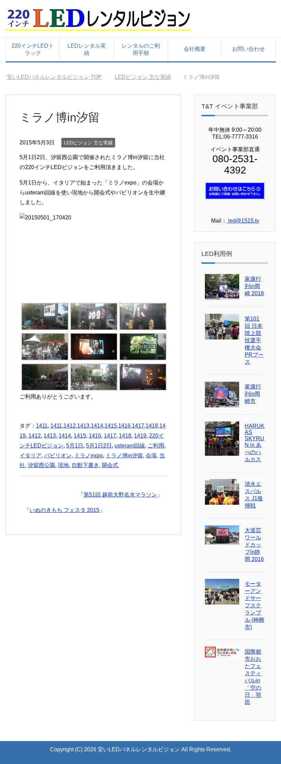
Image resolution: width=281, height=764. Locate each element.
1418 (125, 436)
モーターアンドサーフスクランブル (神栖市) (254, 605)
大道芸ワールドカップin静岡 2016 (254, 544)
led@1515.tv (243, 221)
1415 (80, 436)
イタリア (30, 455)
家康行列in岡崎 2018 (254, 286)
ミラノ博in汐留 (124, 455)
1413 (50, 436)
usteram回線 (129, 446)
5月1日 (74, 446)
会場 (151, 455)
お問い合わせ (248, 49)
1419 (140, 436)
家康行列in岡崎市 (253, 394)
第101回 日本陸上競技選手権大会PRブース (254, 340)
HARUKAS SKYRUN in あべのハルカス (255, 442)
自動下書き (85, 465)
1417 (110, 436)
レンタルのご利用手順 (141, 49)
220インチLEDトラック (33, 49)
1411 (42, 426)
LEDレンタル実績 (87, 49)
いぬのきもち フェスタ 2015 (64, 510)
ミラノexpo (88, 455)
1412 (34, 436)
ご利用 (156, 446)
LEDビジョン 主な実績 (88, 142)
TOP (54, 77)
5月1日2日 (99, 446)
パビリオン (58, 455)
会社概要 (195, 49)
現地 (63, 465)
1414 (65, 436)
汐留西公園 (41, 465)
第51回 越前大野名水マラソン (120, 495)
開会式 (110, 465)
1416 (95, 436)
